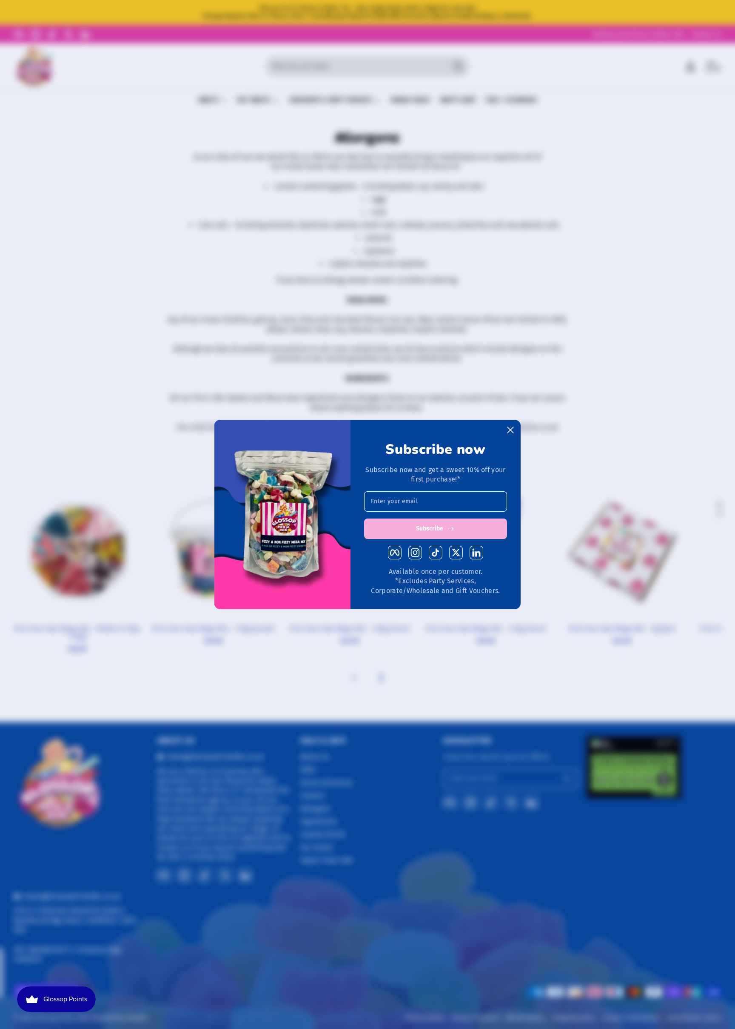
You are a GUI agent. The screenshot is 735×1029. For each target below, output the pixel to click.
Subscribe (429, 528)
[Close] (510, 430)
